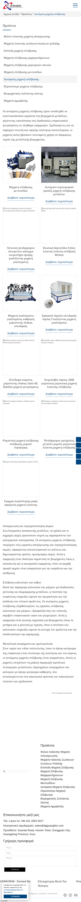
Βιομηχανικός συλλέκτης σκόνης (23, 93)
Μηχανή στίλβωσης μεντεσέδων (23, 72)
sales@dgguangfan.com (49, 825)
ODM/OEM (7, 881)
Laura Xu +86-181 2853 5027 (26, 820)
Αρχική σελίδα (11, 14)
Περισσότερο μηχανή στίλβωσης (23, 86)
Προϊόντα (26, 14)
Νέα (78, 881)
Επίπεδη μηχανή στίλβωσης (20, 50)
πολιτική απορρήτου (10, 890)
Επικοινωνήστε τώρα (40, 727)
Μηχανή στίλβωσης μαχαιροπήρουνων (27, 57)
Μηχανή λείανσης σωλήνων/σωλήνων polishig (31, 43)
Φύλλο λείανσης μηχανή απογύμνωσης (27, 36)
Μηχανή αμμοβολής (16, 100)
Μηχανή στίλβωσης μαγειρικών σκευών (27, 65)
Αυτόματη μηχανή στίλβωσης (21, 79)
